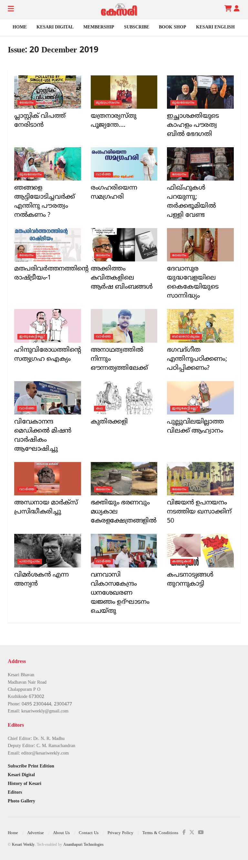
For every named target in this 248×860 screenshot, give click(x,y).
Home (20, 27)
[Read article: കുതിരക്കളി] (124, 397)
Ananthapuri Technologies (83, 845)
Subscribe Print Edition (31, 766)
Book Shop (172, 27)
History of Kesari (24, 784)
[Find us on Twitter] (191, 832)
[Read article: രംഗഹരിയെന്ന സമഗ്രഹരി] (124, 164)
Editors (15, 792)
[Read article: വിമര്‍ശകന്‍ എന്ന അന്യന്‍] (47, 550)
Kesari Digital (55, 27)
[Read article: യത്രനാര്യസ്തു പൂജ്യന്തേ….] (124, 92)
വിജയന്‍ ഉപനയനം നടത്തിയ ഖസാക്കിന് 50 (199, 512)
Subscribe (136, 27)
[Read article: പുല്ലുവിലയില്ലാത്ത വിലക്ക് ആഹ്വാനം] (200, 397)
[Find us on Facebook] (184, 832)
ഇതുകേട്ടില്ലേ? (32, 336)
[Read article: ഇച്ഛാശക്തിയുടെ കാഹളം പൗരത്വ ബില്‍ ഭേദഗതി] (200, 92)
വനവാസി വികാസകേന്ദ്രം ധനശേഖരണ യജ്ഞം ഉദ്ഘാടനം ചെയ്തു (120, 593)
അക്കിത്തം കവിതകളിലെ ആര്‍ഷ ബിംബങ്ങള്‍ (122, 278)
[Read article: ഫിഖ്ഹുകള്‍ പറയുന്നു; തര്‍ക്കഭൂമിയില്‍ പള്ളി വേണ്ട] (200, 164)
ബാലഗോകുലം (186, 336)
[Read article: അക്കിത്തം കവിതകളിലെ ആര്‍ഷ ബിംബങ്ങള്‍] (124, 244)
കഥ (99, 408)
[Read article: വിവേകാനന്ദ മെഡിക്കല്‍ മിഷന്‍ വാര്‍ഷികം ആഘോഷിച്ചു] (47, 397)
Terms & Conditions (160, 833)
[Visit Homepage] (119, 9)
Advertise (35, 833)
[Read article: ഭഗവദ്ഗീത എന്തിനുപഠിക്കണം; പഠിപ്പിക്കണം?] (200, 325)
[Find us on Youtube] (201, 832)
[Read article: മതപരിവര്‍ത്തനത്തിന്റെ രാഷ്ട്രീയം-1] (47, 244)
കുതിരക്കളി (109, 422)
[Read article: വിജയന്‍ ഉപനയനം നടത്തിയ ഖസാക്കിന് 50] (200, 478)
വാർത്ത (103, 174)
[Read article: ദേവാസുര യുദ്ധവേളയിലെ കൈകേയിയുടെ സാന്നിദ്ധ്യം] (200, 244)
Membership (98, 27)
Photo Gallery (21, 801)
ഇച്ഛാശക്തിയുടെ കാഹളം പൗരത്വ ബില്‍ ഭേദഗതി (193, 125)
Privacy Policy (120, 833)
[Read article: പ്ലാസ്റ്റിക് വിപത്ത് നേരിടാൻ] (47, 92)
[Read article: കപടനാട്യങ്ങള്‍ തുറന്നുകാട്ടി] (200, 550)
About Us (61, 833)
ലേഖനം (26, 102)
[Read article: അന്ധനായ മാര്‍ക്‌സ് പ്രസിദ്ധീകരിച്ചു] (47, 478)
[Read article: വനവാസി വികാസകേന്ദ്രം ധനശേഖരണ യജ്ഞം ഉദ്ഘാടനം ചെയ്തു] (124, 550)
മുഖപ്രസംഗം (108, 102)
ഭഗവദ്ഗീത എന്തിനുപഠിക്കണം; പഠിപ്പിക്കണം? (197, 359)
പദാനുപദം (29, 561)
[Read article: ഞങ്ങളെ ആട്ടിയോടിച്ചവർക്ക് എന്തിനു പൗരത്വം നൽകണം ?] (47, 164)
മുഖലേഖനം (183, 102)
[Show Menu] (11, 9)
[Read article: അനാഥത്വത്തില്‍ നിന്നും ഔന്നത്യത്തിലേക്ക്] (124, 325)
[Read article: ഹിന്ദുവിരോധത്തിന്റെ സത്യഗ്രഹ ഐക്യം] (47, 325)
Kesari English (215, 27)
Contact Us (88, 833)
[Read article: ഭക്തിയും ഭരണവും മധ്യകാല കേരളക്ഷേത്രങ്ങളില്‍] (124, 478)
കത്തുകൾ (181, 561)
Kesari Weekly (23, 845)
